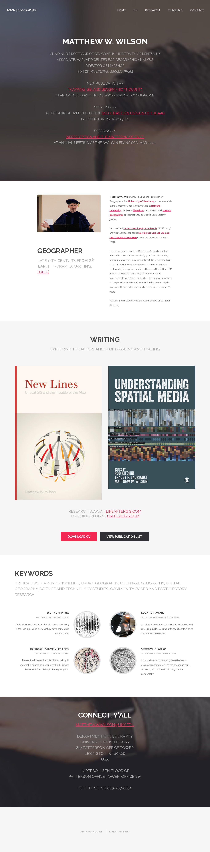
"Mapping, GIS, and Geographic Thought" (105, 89)
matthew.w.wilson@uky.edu (105, 724)
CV (135, 10)
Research (152, 10)
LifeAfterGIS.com (123, 511)
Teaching (175, 10)
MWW (11, 10)
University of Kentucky (141, 201)
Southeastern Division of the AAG (133, 113)
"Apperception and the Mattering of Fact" (105, 137)
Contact (197, 10)
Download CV (79, 537)
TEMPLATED (123, 831)
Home (121, 10)
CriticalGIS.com (123, 516)
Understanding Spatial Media (140, 228)
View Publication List (124, 537)
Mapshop (138, 210)
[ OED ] (43, 272)
